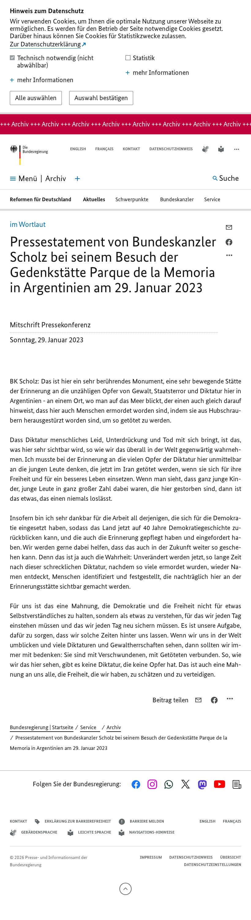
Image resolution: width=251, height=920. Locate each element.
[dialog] (125, 57)
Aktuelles (94, 199)
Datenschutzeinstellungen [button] (212, 864)
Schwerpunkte (132, 199)
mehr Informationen (45, 80)
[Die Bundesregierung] (29, 155)
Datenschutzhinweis (171, 149)
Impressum (151, 857)
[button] (237, 149)
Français (104, 149)
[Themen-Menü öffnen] (77, 178)
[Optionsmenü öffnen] (229, 256)
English (78, 149)
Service (214, 199)
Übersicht (230, 857)
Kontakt (131, 149)
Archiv (114, 727)
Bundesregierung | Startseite (41, 727)
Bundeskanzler (177, 199)
